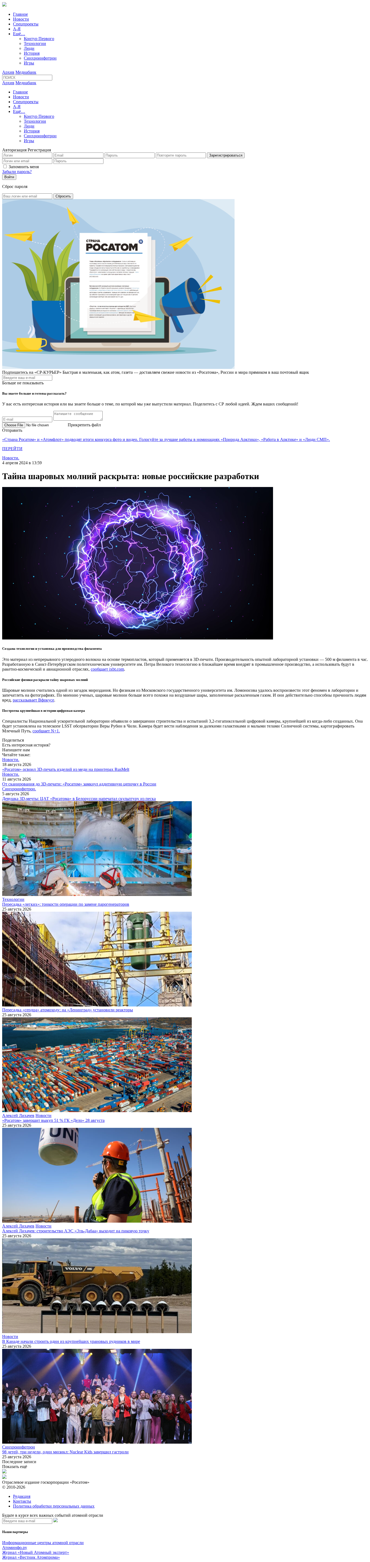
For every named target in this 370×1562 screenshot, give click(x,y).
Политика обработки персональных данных (54, 1506)
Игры (29, 63)
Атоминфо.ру (14, 1547)
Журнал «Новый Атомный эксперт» (35, 1552)
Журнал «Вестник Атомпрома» (31, 1557)
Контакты (22, 1501)
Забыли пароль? (17, 171)
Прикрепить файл (84, 425)
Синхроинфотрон (40, 58)
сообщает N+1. (46, 731)
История (32, 53)
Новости (21, 19)
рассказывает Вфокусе (33, 700)
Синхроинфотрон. (19, 789)
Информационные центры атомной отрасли (43, 1542)
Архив (8, 72)
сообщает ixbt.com (107, 669)
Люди (29, 48)
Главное (20, 14)
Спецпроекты (25, 24)
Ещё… (19, 33)
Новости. (10, 458)
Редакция (21, 1496)
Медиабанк (25, 72)
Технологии (35, 43)
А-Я (17, 29)
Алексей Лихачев (18, 1115)
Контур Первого (39, 38)
